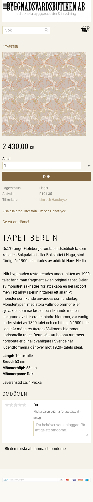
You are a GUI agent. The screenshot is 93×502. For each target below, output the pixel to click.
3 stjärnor (15, 405)
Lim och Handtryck (53, 199)
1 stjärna (7, 405)
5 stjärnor (24, 405)
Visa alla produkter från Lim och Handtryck (34, 211)
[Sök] (46, 30)
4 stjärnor (20, 405)
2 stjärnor (11, 405)
